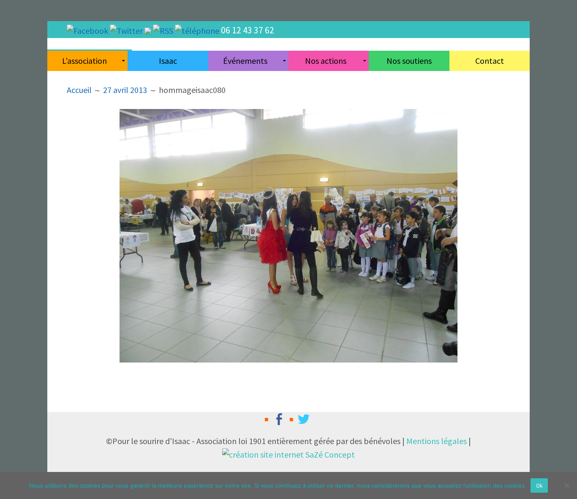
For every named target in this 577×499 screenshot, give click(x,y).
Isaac (168, 60)
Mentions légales (436, 441)
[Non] (566, 485)
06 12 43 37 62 (247, 30)
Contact (489, 60)
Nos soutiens (409, 60)
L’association (84, 60)
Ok (539, 485)
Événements (245, 60)
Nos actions (325, 60)
